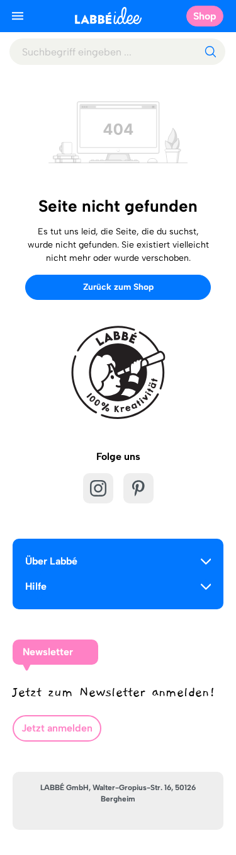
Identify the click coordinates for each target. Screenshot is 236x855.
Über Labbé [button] (51, 561)
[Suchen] (210, 51)
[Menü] (17, 15)
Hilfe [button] (36, 586)
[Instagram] (98, 488)
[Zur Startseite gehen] (108, 15)
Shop (204, 16)
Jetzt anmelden (57, 728)
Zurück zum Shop (118, 287)
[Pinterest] (138, 488)
